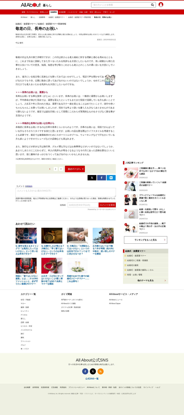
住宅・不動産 (25, 300)
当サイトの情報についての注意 (130, 387)
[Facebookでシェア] (101, 177)
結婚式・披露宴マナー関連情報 (79, 17)
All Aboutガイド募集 (68, 303)
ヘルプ (157, 387)
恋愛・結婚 (25, 322)
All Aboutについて (93, 387)
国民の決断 (65, 311)
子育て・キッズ (108, 12)
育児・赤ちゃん (95, 12)
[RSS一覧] (101, 371)
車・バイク (25, 349)
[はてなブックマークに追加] (111, 177)
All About (24, 17)
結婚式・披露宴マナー (57, 17)
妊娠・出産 (83, 12)
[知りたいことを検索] (152, 5)
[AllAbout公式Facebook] (85, 371)
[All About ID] (161, 5)
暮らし (47, 5)
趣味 (22, 337)
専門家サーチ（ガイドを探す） (72, 300)
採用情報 (35, 387)
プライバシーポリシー (77, 387)
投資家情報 (45, 387)
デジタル (24, 315)
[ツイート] (92, 177)
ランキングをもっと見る (146, 240)
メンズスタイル (26, 330)
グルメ (23, 345)
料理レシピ (44, 12)
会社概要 (27, 387)
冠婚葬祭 (53, 12)
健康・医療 (25, 307)
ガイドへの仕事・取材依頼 (71, 307)
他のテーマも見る (146, 280)
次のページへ (74, 169)
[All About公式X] (93, 371)
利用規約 (63, 387)
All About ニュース (115, 300)
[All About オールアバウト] (31, 5)
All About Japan (115, 303)
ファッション (25, 341)
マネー (23, 303)
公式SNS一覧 (92, 379)
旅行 (22, 334)
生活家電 (62, 12)
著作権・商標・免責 (109, 387)
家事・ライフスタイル (30, 12)
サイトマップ (148, 387)
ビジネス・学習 (26, 326)
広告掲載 (54, 387)
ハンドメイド (72, 12)
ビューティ (25, 311)
